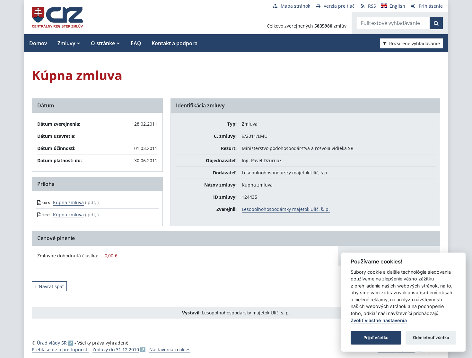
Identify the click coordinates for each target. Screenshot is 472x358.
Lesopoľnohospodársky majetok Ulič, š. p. (286, 209)
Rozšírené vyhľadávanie (414, 43)
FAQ (136, 43)
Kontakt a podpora (174, 43)
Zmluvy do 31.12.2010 (115, 349)
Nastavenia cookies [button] (169, 349)
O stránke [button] (103, 43)
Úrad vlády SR (52, 343)
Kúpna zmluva (68, 202)
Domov (38, 43)
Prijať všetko (376, 337)
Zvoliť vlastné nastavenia (379, 320)
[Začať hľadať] (436, 23)
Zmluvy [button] (66, 43)
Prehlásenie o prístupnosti (60, 349)
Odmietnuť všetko (431, 337)
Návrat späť (51, 286)
